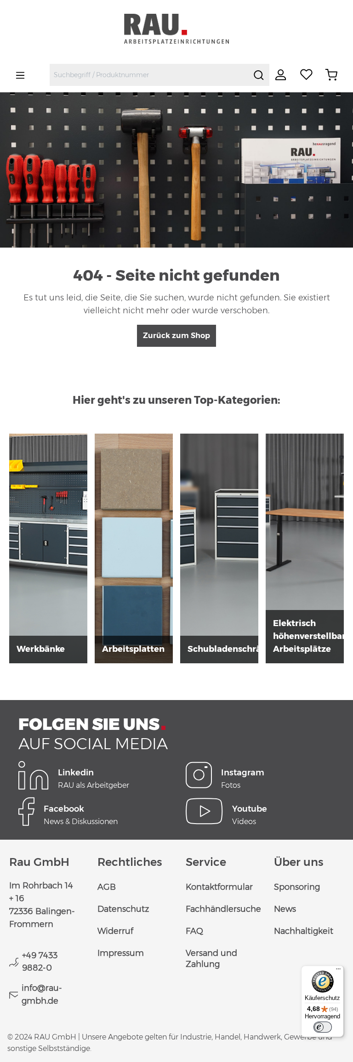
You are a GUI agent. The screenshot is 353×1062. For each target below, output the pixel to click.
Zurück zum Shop (176, 335)
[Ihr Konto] (281, 74)
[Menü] (20, 74)
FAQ (194, 931)
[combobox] (149, 75)
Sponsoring (297, 887)
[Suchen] (258, 75)
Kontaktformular (219, 887)
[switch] (322, 1027)
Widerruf (115, 931)
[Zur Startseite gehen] (176, 29)
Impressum (120, 953)
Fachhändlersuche (223, 909)
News (285, 909)
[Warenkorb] (331, 74)
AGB (106, 887)
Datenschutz (123, 909)
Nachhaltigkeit (303, 931)
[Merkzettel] (306, 74)
